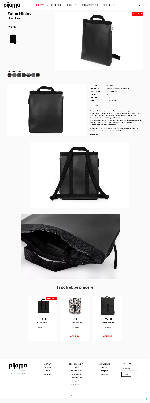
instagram (104, 371)
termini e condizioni (75, 377)
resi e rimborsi (76, 374)
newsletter (104, 374)
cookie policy (75, 384)
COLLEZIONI (55, 5)
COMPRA (75, 336)
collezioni (47, 374)
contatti (76, 367)
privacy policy (76, 381)
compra (47, 371)
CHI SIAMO (71, 5)
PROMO (106, 5)
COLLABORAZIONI (90, 5)
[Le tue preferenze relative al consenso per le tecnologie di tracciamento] (146, 399)
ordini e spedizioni (76, 371)
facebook (104, 367)
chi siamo (47, 367)
